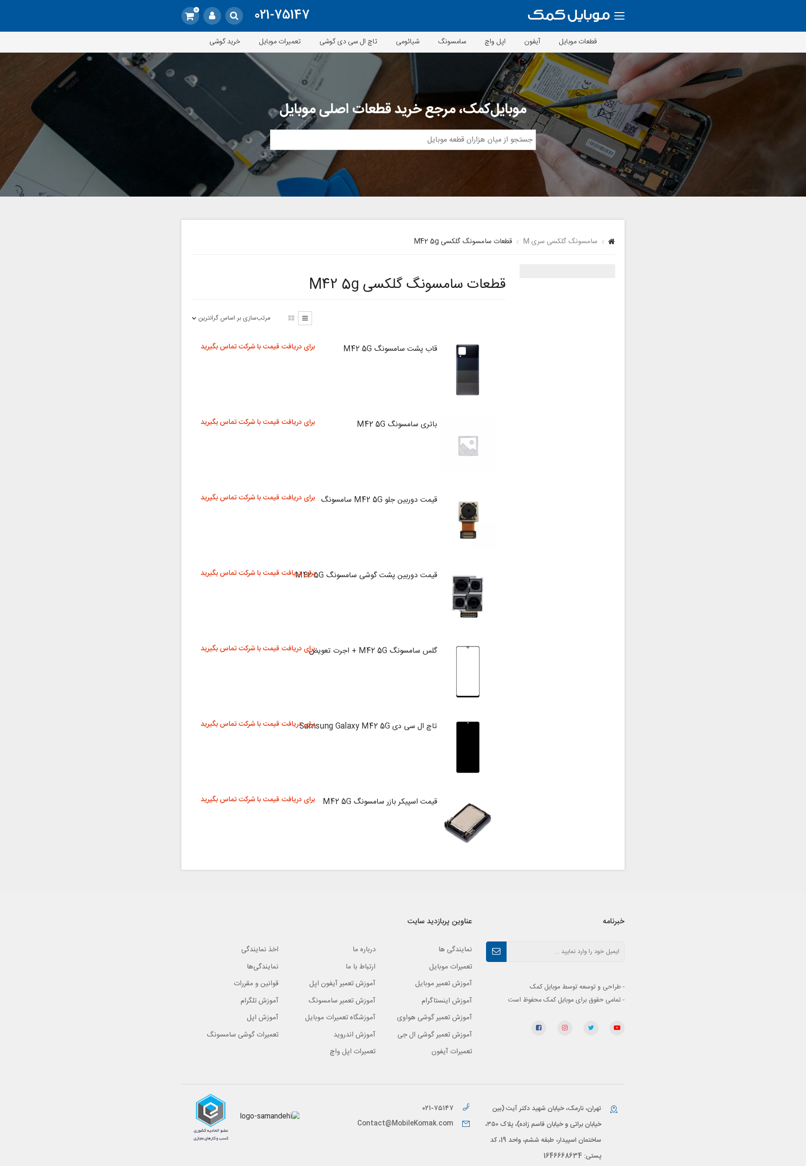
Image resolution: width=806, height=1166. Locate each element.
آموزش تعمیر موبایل (443, 983)
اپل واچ (495, 42)
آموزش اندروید (354, 1035)
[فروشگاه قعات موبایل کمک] (569, 16)
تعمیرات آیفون (451, 1051)
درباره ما (364, 949)
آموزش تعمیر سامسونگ (341, 1001)
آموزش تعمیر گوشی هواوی (434, 1017)
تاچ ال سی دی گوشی (348, 42)
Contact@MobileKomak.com (405, 1123)
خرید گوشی (224, 42)
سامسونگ (452, 42)
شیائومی (407, 42)
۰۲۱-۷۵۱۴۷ (438, 1108)
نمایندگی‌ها (262, 967)
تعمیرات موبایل (280, 42)
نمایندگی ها (455, 949)
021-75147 (282, 16)
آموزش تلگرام (259, 1001)
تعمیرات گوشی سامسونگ (242, 1035)
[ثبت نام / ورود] (212, 16)
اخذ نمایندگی (259, 949)
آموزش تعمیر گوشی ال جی (434, 1035)
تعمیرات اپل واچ (352, 1051)
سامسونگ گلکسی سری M (560, 241)
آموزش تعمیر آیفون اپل (342, 983)
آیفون (532, 42)
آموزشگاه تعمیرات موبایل (340, 1017)
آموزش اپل (262, 1017)
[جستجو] (234, 16)
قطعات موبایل (578, 42)
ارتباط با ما (360, 967)
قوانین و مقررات (256, 983)
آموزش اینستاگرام (447, 1001)
